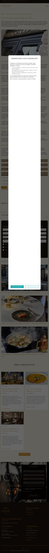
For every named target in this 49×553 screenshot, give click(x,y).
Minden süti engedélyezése (17, 286)
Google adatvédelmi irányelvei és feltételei (27, 78)
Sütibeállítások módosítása (32, 286)
